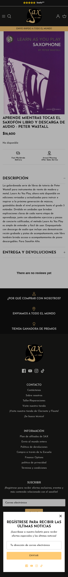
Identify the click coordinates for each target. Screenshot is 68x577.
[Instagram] (36, 566)
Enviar (34, 556)
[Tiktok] (41, 566)
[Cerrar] (60, 516)
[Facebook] (26, 566)
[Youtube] (31, 566)
